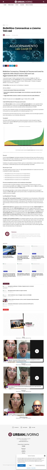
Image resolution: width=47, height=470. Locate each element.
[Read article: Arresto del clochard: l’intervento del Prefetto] (9, 250)
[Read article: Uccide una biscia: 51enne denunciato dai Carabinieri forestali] (38, 268)
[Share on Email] (16, 66)
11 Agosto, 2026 (34, 277)
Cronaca (5, 253)
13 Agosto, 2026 (20, 276)
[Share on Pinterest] (8, 66)
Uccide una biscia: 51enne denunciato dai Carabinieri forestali (37, 275)
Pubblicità (23, 451)
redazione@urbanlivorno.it (23, 441)
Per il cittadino (29, 4)
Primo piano (11, 4)
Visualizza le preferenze (40, 465)
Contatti (23, 449)
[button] (44, 455)
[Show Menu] (3, 1)
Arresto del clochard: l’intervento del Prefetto (14, 90)
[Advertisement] (23, 15)
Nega (30, 465)
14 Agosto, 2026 (5, 277)
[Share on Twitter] (6, 66)
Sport (17, 4)
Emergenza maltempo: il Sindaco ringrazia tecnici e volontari (21, 286)
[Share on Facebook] (4, 66)
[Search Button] (43, 1)
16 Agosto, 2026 (5, 258)
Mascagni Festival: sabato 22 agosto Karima (17, 290)
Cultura (22, 4)
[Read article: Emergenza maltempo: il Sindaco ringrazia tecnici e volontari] (5, 287)
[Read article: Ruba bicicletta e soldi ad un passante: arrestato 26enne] (23, 268)
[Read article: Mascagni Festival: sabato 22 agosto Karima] (5, 291)
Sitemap (23, 453)
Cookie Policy (29, 467)
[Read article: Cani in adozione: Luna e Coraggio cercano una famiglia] (5, 296)
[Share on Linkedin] (10, 66)
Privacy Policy (33, 467)
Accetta (21, 465)
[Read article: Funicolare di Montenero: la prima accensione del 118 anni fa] (5, 305)
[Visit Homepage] (23, 2)
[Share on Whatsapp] (14, 66)
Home (5, 4)
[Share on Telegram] (12, 66)
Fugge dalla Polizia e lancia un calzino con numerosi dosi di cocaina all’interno (22, 95)
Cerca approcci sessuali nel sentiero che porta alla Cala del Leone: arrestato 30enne (9, 275)
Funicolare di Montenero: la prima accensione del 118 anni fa (20, 303)
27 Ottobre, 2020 (15, 35)
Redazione (8, 35)
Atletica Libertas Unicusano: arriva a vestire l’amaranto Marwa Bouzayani (23, 299)
